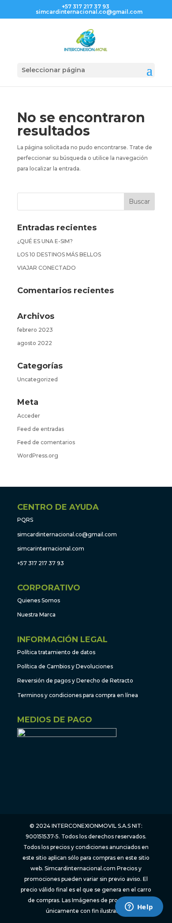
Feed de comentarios (46, 442)
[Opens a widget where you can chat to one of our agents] (139, 907)
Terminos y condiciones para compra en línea (77, 695)
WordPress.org (37, 455)
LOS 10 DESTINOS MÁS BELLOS (59, 254)
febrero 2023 (35, 329)
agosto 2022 (34, 343)
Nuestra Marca (36, 614)
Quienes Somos (38, 600)
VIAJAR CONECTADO (46, 267)
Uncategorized (37, 379)
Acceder (28, 415)
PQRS (25, 519)
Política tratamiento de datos (56, 652)
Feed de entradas (40, 429)
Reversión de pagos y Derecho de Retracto (75, 680)
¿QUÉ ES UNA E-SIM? (45, 241)
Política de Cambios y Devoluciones (65, 666)
